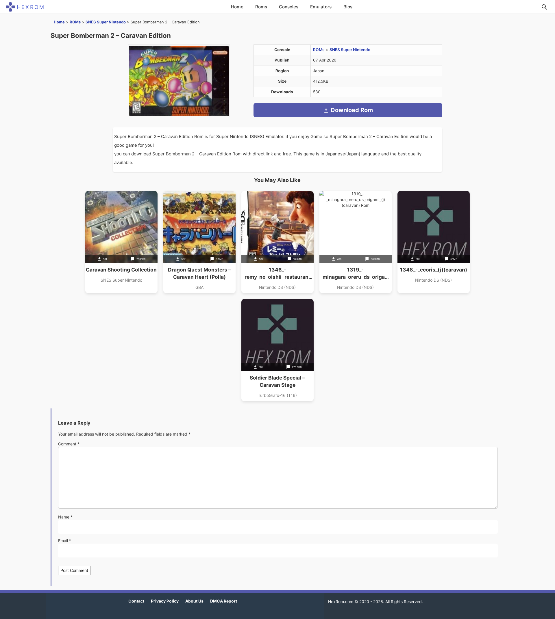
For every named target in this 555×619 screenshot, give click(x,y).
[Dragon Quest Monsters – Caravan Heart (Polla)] (199, 242)
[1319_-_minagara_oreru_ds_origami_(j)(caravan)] (355, 242)
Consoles (288, 7)
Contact (136, 600)
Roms (261, 7)
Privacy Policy (165, 600)
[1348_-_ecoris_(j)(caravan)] (433, 242)
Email (64, 540)
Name (65, 516)
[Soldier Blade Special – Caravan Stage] (277, 350)
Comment (68, 443)
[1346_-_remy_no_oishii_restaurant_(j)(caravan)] (277, 242)
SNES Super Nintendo (106, 22)
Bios (347, 7)
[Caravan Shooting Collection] (121, 242)
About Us (194, 600)
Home (237, 7)
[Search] (544, 7)
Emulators (321, 7)
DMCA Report (223, 600)
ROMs (75, 22)
